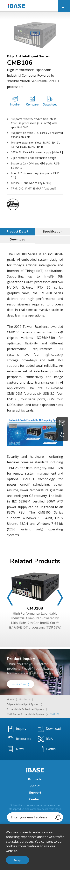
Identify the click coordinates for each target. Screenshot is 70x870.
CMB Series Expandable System (26, 714)
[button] (10, 597)
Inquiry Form (19, 684)
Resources (23, 739)
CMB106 (54, 714)
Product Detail (17, 231)
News (20, 749)
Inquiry (21, 728)
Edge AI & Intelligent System (23, 704)
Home (10, 699)
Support (35, 792)
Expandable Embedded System (25, 709)
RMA (49, 739)
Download (17, 239)
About (35, 786)
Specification (52, 231)
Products (24, 699)
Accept (17, 860)
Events (51, 749)
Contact (35, 799)
